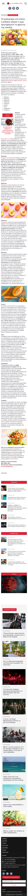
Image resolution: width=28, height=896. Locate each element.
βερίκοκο (5, 185)
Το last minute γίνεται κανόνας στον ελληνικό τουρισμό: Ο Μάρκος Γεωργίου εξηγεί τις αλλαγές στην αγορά (17, 553)
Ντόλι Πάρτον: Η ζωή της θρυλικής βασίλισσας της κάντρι (17, 517)
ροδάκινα (5, 222)
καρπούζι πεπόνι (22, 80)
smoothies (15, 458)
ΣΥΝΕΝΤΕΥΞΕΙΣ (14, 533)
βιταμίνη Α (6, 139)
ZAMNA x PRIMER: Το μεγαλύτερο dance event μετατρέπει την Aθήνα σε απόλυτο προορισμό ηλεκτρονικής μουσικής (17, 508)
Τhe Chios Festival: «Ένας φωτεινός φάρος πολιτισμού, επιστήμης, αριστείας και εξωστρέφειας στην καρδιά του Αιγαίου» (16, 542)
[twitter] (17, 8)
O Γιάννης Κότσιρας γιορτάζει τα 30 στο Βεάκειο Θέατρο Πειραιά (17, 525)
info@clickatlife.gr (9, 863)
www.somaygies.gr (7, 466)
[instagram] (13, 8)
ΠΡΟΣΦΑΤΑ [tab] (14, 482)
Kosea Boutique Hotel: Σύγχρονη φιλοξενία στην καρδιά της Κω (17, 498)
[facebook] (9, 8)
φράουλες (10, 80)
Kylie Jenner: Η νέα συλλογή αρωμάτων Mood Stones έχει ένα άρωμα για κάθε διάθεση (17, 490)
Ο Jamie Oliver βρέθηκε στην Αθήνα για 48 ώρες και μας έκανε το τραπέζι (17, 563)
